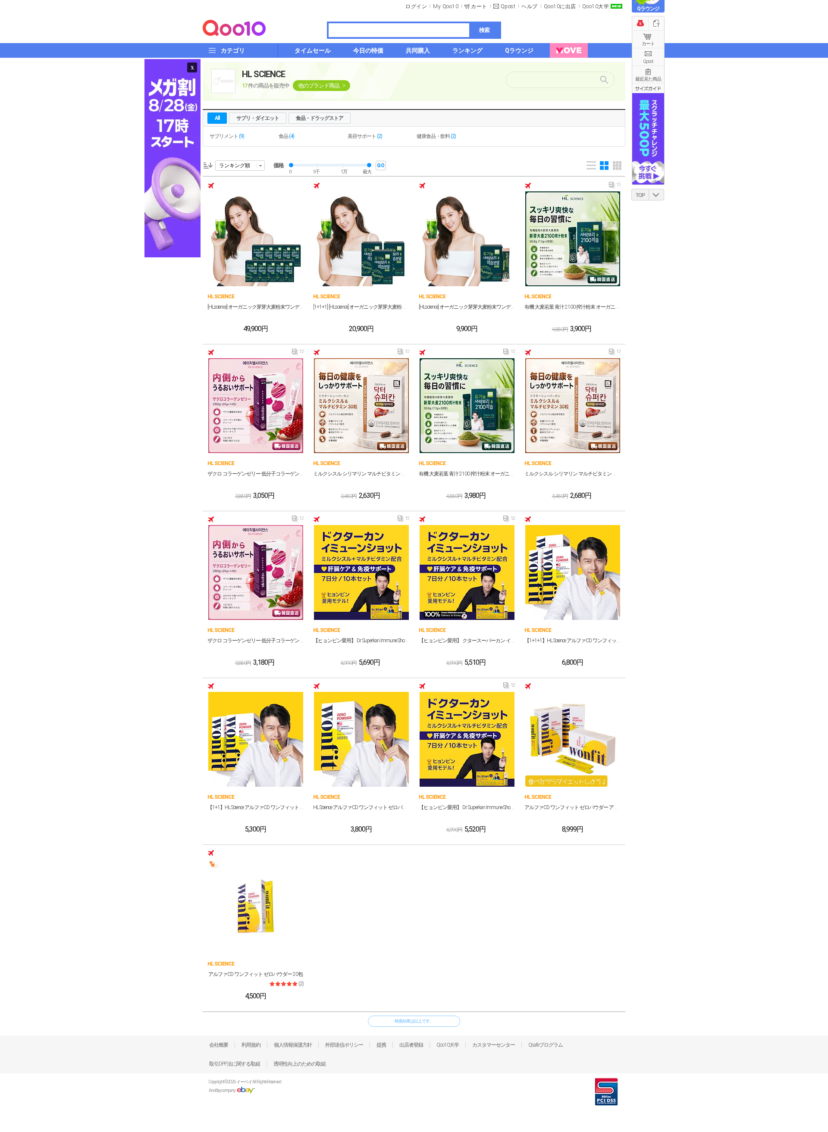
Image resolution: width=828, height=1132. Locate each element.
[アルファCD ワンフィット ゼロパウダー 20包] (255, 906)
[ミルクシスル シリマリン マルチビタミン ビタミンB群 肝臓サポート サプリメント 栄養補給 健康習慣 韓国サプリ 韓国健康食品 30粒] (361, 405)
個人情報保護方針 (293, 1045)
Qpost (508, 6)
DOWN (656, 194)
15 (403, 520)
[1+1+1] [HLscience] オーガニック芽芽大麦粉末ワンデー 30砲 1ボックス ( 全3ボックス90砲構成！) (361, 307)
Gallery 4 (604, 165)
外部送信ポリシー (344, 1045)
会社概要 (218, 1045)
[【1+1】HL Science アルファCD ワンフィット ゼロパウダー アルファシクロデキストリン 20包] (255, 739)
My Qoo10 (445, 6)
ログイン (416, 6)
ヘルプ (529, 6)
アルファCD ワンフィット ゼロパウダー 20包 (255, 974)
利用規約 (251, 1045)
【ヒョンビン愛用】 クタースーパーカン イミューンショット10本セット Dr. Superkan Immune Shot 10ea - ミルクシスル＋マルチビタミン (467, 641)
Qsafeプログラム (545, 1045)
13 (615, 186)
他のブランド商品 (318, 85)
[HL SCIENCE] (223, 81)
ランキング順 (234, 166)
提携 (381, 1045)
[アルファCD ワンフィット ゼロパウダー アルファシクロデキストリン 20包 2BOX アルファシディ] (572, 739)
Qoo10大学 (595, 6)
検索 (484, 30)
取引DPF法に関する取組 (234, 1064)
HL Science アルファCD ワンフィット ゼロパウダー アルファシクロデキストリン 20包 (361, 807)
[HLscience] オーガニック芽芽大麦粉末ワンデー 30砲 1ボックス (467, 307)
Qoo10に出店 (560, 6)
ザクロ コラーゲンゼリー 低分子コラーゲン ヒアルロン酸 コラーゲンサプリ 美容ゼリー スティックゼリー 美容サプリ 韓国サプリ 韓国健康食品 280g (255, 474)
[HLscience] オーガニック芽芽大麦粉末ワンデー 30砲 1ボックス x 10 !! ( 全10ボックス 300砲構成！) (255, 307)
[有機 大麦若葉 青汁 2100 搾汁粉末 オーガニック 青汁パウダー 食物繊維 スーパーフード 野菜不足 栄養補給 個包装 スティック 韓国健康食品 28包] (572, 238)
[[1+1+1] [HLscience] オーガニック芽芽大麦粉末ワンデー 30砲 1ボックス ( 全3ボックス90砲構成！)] (361, 238)
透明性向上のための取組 (299, 1064)
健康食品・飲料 (436, 136)
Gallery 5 (617, 165)
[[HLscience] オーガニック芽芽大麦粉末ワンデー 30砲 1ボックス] (467, 238)
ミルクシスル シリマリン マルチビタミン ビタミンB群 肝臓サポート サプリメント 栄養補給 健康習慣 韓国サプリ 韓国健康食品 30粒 (361, 474)
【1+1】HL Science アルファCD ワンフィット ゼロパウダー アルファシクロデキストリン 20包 (255, 807)
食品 (286, 136)
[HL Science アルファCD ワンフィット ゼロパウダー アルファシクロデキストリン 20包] (361, 739)
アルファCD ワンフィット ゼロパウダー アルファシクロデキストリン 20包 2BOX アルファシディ (572, 807)
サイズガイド (648, 88)
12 (509, 520)
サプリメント (227, 136)
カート (648, 44)
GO (381, 166)
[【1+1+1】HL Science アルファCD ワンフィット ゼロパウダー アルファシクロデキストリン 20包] (572, 572)
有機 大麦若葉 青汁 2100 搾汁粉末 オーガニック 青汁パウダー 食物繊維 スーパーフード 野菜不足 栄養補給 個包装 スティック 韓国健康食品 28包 (572, 307)
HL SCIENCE (263, 74)
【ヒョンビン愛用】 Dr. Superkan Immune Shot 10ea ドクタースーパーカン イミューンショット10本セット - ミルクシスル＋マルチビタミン (361, 641)
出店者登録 (411, 1045)
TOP (640, 195)
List (591, 165)
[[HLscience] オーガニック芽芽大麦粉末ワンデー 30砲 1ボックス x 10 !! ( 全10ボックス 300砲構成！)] (255, 238)
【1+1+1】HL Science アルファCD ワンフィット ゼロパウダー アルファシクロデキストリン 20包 (572, 641)
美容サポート (365, 136)
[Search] (603, 80)
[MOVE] (569, 50)
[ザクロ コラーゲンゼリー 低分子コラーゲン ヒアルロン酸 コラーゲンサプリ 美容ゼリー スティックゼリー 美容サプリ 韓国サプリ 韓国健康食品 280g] (255, 405)
